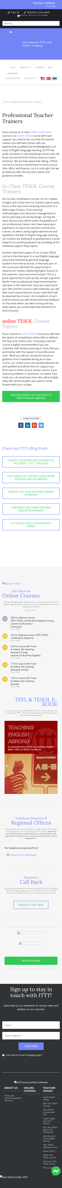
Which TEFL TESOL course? (49, 1156)
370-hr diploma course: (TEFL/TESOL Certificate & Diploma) (30, 637)
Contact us (30, 78)
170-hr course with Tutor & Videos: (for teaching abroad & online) (24, 667)
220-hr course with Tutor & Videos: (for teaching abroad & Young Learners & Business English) (25, 652)
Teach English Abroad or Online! (49, 1121)
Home (13, 67)
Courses (39, 67)
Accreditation (12, 78)
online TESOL (24, 135)
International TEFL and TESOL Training (36, 44)
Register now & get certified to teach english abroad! (31, 396)
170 (5, 664)
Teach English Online (49, 1098)
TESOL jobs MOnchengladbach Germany (12, 1098)
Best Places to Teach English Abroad (49, 1138)
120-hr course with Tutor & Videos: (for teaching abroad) (24, 682)
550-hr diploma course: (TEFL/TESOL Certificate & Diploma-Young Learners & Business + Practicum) (32, 623)
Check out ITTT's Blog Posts (24, 448)
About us (11, 1088)
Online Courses (44, 3)
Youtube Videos (49, 1089)
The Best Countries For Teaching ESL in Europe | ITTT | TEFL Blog (31, 462)
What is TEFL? (49, 1151)
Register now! (31, 960)
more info (30, 610)
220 (5, 647)
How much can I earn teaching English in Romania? (31, 509)
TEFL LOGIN (48, 1168)
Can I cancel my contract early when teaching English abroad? (31, 477)
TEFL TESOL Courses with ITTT (49, 1112)
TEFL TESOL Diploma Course (50, 1146)
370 (5, 636)
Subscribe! (31, 1046)
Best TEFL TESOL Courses (50, 1104)
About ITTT (25, 67)
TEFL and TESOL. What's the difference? (50, 1129)
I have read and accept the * (24, 1055)
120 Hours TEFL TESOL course (50, 1162)
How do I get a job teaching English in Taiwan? (31, 493)
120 (5, 679)
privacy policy (35, 1055)
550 (5, 618)
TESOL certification (41, 132)
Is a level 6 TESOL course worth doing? (31, 525)
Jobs (50, 67)
